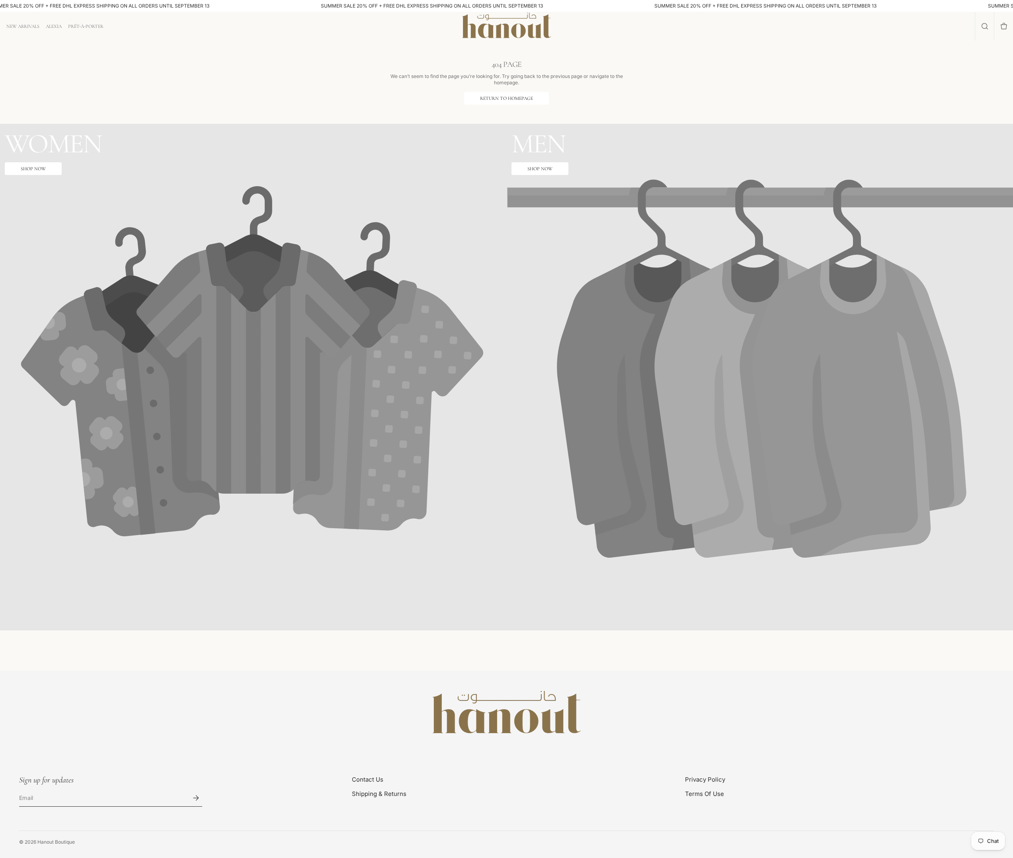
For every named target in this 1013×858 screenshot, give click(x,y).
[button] (984, 26)
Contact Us (367, 779)
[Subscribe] (195, 798)
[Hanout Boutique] (506, 713)
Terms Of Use (704, 794)
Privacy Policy (705, 779)
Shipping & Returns (379, 794)
